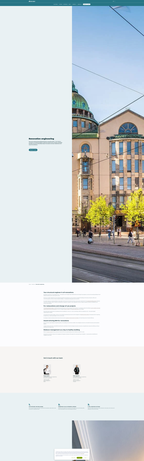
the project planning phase (49, 308)
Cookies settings (73, 457)
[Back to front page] (32, 1)
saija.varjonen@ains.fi (76, 380)
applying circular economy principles (72, 317)
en (113, 1)
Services (60, 4)
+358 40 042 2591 (46, 379)
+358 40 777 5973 (76, 379)
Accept (79, 457)
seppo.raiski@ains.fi (47, 380)
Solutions (55, 4)
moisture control (49, 331)
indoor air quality (67, 309)
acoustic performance (75, 309)
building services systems (84, 314)
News (70, 4)
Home (30, 284)
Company (74, 4)
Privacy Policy (82, 453)
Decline (85, 457)
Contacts (79, 4)
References (65, 4)
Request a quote (87, 4)
